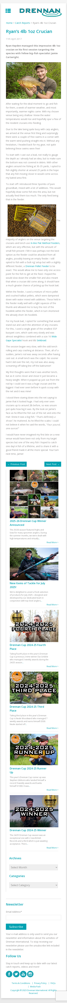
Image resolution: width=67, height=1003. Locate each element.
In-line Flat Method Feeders (45, 243)
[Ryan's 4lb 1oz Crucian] (31, 220)
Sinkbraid (41, 340)
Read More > (52, 542)
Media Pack (35, 987)
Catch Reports (22, 22)
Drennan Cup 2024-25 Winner (28, 830)
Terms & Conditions (21, 983)
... (39, 538)
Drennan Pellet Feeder (37, 266)
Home (9, 22)
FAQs (53, 983)
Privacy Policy (40, 983)
